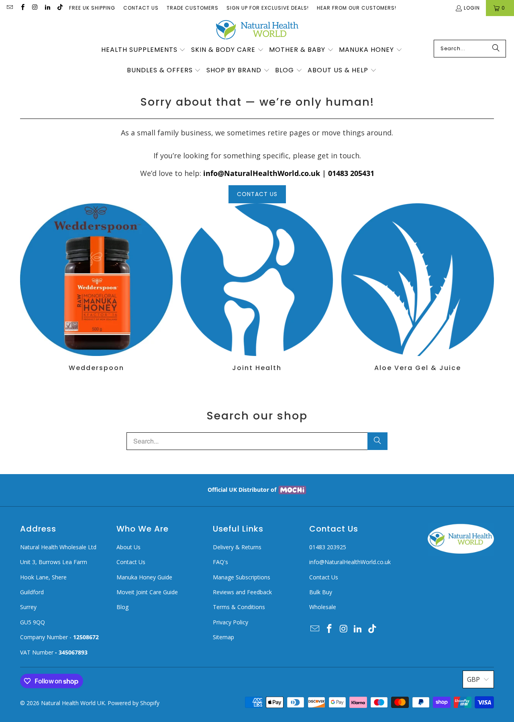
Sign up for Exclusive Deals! (267, 7)
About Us (128, 547)
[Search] (496, 48)
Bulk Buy (320, 592)
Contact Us (141, 7)
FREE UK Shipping (92, 7)
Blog (122, 607)
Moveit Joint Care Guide (147, 592)
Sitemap (223, 637)
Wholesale (322, 607)
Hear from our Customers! (356, 7)
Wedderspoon (96, 287)
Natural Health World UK (73, 703)
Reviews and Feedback (242, 592)
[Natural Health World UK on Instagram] (34, 7)
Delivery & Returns (237, 547)
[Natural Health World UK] (257, 30)
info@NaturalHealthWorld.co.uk (350, 562)
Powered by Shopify (133, 703)
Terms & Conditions (239, 607)
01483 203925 (327, 547)
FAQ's (220, 562)
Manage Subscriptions (241, 577)
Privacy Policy (230, 622)
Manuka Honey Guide (144, 577)
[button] (143, 50)
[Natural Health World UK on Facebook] (21, 7)
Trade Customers (192, 7)
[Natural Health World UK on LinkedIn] (47, 7)
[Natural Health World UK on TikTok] (59, 7)
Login (472, 7)
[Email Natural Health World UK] (9, 7)
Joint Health (257, 287)
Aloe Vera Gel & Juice (417, 287)
